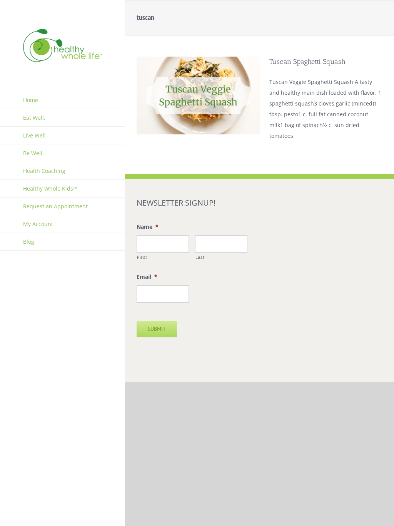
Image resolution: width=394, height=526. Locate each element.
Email (147, 276)
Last (200, 257)
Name (148, 226)
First (142, 257)
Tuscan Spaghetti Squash (307, 61)
